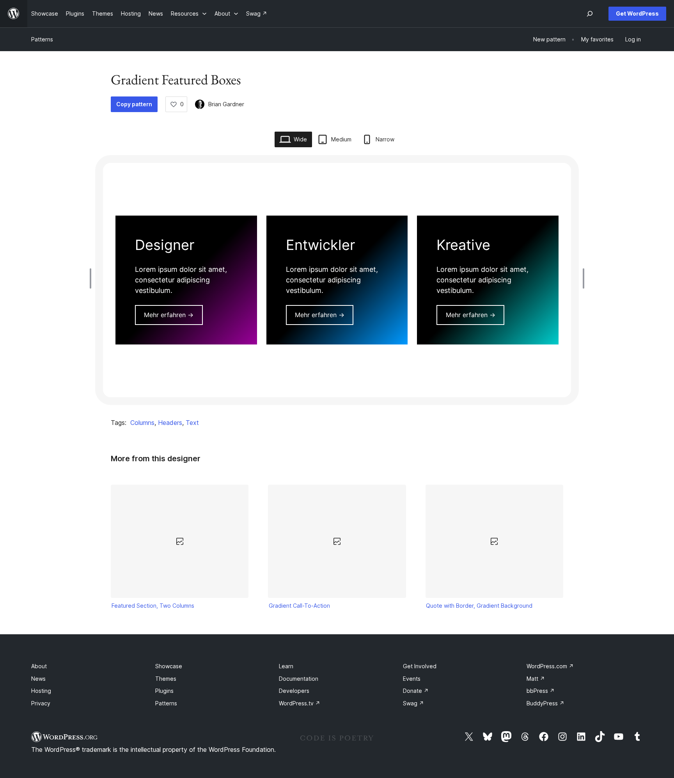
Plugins (164, 690)
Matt (536, 678)
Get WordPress (637, 13)
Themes (165, 678)
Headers (170, 422)
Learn (286, 666)
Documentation (298, 678)
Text (192, 422)
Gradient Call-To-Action (299, 605)
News (38, 678)
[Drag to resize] (92, 278)
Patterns (42, 39)
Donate (416, 690)
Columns (142, 422)
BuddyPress (545, 703)
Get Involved (419, 666)
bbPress (541, 690)
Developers (294, 690)
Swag (413, 703)
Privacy (40, 703)
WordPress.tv (299, 703)
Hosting (41, 690)
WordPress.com (550, 666)
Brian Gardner (226, 104)
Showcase (168, 666)
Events (411, 678)
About (39, 666)
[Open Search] (590, 13)
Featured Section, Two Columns (153, 605)
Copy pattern (134, 104)
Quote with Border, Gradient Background (479, 605)
